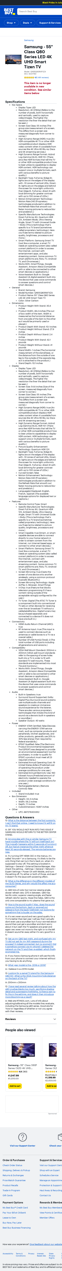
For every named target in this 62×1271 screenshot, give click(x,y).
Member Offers (47, 1217)
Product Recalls (10, 1185)
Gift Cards (8, 1195)
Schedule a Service (49, 1175)
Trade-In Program (11, 1190)
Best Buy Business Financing (17, 1227)
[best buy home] (9, 11)
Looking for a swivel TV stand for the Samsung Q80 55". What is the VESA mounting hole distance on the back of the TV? (30, 976)
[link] (17, 1071)
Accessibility (8, 1254)
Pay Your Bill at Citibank (14, 1212)
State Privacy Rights (52, 1256)
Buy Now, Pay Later (12, 1222)
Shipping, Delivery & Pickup (16, 1170)
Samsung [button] (29, 40)
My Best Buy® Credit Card (15, 1207)
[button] (11, 23)
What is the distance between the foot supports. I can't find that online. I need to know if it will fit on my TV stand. (30, 823)
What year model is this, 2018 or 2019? (27, 965)
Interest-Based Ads (41, 1255)
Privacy (31, 1254)
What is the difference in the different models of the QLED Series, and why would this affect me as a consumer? (30, 883)
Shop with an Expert (50, 1170)
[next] (54, 1064)
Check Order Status (12, 1165)
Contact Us (45, 1195)
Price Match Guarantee (14, 1180)
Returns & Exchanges (13, 1175)
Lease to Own (9, 1217)
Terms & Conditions (20, 1255)
